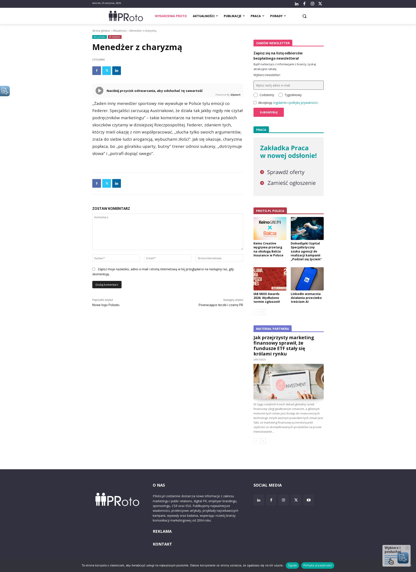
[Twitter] (320, 3)
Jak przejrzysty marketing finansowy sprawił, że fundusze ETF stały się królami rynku (284, 345)
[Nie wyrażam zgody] (410, 565)
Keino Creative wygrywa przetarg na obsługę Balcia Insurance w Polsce (268, 249)
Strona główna (101, 31)
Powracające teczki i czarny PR (221, 305)
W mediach (114, 36)
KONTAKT (162, 544)
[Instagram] (312, 3)
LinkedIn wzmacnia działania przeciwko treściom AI (306, 298)
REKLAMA (162, 531)
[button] (304, 16)
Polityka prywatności (317, 565)
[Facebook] (304, 3)
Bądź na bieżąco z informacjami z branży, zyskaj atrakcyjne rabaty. (285, 66)
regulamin (280, 103)
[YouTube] (308, 500)
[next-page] (263, 312)
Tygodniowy (293, 95)
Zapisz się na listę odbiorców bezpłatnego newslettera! (278, 56)
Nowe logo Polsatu (105, 305)
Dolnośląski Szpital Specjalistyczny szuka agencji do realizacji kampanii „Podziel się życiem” (306, 251)
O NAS (159, 485)
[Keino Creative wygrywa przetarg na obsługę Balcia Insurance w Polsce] (270, 228)
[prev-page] (256, 312)
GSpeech (235, 94)
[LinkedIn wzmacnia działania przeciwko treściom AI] (307, 278)
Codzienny (267, 95)
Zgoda (292, 565)
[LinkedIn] (296, 3)
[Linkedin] (116, 70)
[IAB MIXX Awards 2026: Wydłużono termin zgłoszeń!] (270, 278)
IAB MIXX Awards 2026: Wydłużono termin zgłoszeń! (267, 298)
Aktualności (120, 31)
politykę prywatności (303, 103)
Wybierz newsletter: (267, 75)
